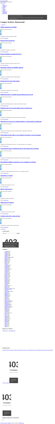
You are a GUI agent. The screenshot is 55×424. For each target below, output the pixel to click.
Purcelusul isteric (7, 304)
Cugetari (6, 272)
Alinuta (6, 253)
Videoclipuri (5, 12)
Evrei (6, 278)
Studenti (6, 320)
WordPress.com (21, 423)
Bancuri (4, 7)
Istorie (6, 290)
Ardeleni (6, 256)
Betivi (6, 261)
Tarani (6, 321)
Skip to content (3, 2)
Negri (6, 297)
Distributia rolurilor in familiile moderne (11, 67)
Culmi (6, 273)
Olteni (6, 298)
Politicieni (6, 302)
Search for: (4, 233)
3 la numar (6, 251)
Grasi (6, 284)
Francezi (6, 282)
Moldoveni (6, 295)
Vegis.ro (4, 382)
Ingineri (6, 287)
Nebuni (6, 296)
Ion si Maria (7, 289)
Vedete (6, 325)
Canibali (6, 266)
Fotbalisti (6, 281)
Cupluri (6, 274)
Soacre (6, 315)
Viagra (6, 326)
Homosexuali (6, 38)
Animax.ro (8, 350)
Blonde (6, 262)
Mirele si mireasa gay (6, 189)
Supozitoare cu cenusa (6, 175)
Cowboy (6, 271)
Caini (6, 264)
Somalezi (6, 316)
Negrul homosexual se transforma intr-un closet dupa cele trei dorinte (19, 148)
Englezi (6, 277)
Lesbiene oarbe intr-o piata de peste (10, 216)
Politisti (6, 303)
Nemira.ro (45, 350)
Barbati (6, 258)
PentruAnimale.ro (50, 350)
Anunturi (4, 6)
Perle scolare (7, 300)
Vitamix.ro (7, 382)
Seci (5, 311)
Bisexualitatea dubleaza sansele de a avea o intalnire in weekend (18, 162)
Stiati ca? (6, 318)
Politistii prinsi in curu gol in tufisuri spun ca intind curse (16, 108)
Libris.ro (35, 350)
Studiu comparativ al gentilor (8, 27)
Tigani (6, 322)
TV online (4, 9)
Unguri (6, 324)
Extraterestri (7, 279)
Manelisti (6, 293)
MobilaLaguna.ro (40, 350)
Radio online (5, 13)
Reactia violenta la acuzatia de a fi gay (11, 54)
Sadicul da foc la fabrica (7, 202)
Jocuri (4, 8)
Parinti (6, 299)
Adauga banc (5, 5)
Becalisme (6, 260)
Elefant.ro (4, 350)
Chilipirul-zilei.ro (21, 350)
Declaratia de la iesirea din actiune (10, 81)
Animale (6, 255)
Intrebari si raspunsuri (8, 288)
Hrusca (6, 286)
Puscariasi (6, 305)
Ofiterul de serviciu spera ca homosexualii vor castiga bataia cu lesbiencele (21, 121)
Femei (6, 280)
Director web (5, 11)
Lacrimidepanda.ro (31, 350)
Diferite (6, 275)
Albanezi (6, 252)
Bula (5, 263)
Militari (6, 294)
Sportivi (6, 317)
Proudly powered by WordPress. (5, 423)
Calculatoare (7, 265)
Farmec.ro (25, 350)
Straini (6, 319)
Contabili (6, 270)
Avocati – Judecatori (8, 257)
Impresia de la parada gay (7, 40)
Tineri (6, 323)
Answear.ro (12, 350)
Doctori (6, 276)
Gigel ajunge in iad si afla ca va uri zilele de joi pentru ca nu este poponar (20, 135)
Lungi (6, 292)
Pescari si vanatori (8, 301)
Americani (6, 254)
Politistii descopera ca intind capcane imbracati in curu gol (16, 94)
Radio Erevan (7, 306)
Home (4, 4)
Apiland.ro (16, 350)
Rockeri (6, 308)
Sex (5, 313)
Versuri (4, 10)
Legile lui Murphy (8, 291)
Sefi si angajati (7, 312)
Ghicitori (6, 283)
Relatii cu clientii (7, 307)
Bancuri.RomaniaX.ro (4, 0)
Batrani (6, 259)
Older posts (2, 24)
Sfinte (6, 314)
